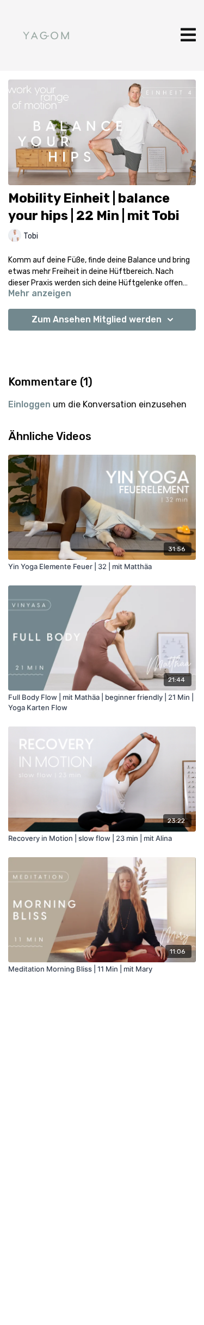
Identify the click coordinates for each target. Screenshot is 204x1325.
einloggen (29, 404)
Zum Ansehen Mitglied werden (97, 319)
